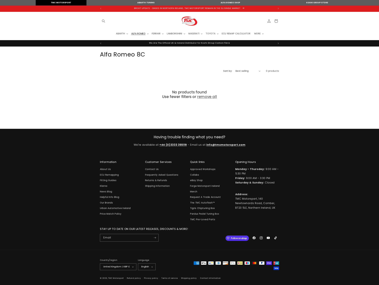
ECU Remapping (109, 174)
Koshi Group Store (317, 2)
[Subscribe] (154, 238)
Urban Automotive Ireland (115, 208)
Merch (193, 191)
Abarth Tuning (146, 2)
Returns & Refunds (156, 180)
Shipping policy (189, 278)
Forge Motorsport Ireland (205, 185)
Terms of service (169, 278)
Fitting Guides (108, 180)
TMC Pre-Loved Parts (202, 219)
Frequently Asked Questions (161, 174)
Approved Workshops (203, 169)
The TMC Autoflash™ (202, 202)
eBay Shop (196, 180)
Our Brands (106, 202)
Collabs (194, 174)
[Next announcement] (278, 8)
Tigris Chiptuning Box (202, 208)
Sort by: (227, 70)
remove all (207, 96)
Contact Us (152, 169)
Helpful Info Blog (109, 197)
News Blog (106, 191)
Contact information (210, 278)
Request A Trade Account (205, 197)
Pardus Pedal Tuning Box (204, 213)
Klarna (103, 185)
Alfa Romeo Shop (230, 2)
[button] (103, 21)
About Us (105, 169)
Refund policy (134, 278)
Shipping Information (157, 185)
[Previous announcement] (101, 8)
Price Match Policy (111, 213)
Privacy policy (151, 278)
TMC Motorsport (61, 2)
